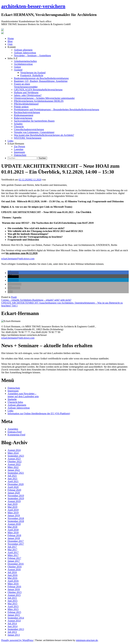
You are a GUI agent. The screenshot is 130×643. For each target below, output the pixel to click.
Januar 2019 (14, 515)
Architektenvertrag (23, 64)
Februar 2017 (14, 558)
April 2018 (13, 529)
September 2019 (16, 498)
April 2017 (13, 552)
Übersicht (19, 126)
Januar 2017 (14, 561)
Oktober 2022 (15, 461)
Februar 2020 (14, 490)
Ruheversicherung (23, 118)
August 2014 (14, 620)
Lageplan (18, 149)
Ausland (18, 69)
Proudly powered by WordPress (17, 640)
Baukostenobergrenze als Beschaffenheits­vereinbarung (41, 78)
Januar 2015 (14, 615)
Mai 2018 (12, 527)
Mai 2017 (12, 549)
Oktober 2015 (15, 592)
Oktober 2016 (15, 566)
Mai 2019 (12, 507)
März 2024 (13, 453)
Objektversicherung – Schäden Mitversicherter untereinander (44, 98)
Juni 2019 (12, 504)
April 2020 (13, 487)
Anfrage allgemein (23, 49)
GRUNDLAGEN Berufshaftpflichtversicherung (38, 89)
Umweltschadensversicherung (29, 129)
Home (11, 38)
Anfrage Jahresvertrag (25, 52)
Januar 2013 (14, 635)
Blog (10, 41)
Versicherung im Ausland (33, 72)
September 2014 (16, 617)
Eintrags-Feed (15, 431)
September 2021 (16, 473)
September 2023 (16, 455)
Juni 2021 (12, 478)
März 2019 (13, 512)
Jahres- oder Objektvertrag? (28, 95)
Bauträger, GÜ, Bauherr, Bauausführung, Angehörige (41, 81)
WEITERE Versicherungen (27, 138)
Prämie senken (21, 106)
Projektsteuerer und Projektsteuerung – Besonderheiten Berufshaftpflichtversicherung (56, 109)
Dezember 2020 (16, 484)
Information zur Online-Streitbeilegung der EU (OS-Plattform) (39, 413)
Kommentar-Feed (16, 434)
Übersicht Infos (15, 402)
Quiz (10, 44)
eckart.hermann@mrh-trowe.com (17, 258)
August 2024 (14, 450)
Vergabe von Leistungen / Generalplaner (34, 132)
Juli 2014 (12, 623)
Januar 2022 (14, 470)
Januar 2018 (14, 538)
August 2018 (14, 524)
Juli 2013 (12, 632)
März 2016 (13, 583)
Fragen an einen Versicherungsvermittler (26, 85)
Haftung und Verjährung (26, 92)
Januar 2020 (14, 492)
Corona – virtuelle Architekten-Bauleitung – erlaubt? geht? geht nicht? (36, 300)
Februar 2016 (14, 586)
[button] (13, 272)
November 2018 (16, 518)
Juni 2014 (12, 626)
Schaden (18, 123)
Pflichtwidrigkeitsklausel (26, 103)
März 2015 (13, 609)
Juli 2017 (12, 546)
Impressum (19, 152)
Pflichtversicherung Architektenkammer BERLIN (39, 101)
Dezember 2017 (16, 541)
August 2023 (14, 458)
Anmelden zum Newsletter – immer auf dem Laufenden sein (23, 395)
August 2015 (14, 595)
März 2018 (13, 532)
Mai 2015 (12, 603)
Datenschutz (20, 155)
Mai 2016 (12, 578)
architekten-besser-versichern (33, 6)
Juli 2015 (12, 598)
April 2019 (13, 509)
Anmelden (13, 429)
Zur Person (19, 146)
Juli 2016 (12, 572)
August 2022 (14, 464)
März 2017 (13, 555)
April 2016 (13, 581)
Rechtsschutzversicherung (27, 112)
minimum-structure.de (87, 640)
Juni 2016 (12, 575)
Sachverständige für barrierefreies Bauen (34, 121)
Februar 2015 (14, 612)
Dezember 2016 (16, 563)
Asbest (17, 67)
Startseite (12, 399)
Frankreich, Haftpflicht (31, 75)
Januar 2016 (14, 589)
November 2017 (16, 544)
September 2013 (16, 629)
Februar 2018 (14, 535)
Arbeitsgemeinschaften (25, 61)
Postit (14, 297)
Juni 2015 (12, 600)
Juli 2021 (12, 475)
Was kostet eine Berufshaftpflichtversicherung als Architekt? (44, 135)
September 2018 (16, 521)
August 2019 (14, 501)
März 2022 (13, 467)
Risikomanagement (23, 115)
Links (10, 140)
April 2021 (13, 481)
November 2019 (16, 495)
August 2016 (14, 569)
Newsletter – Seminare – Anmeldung (32, 55)
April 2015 (13, 606)
